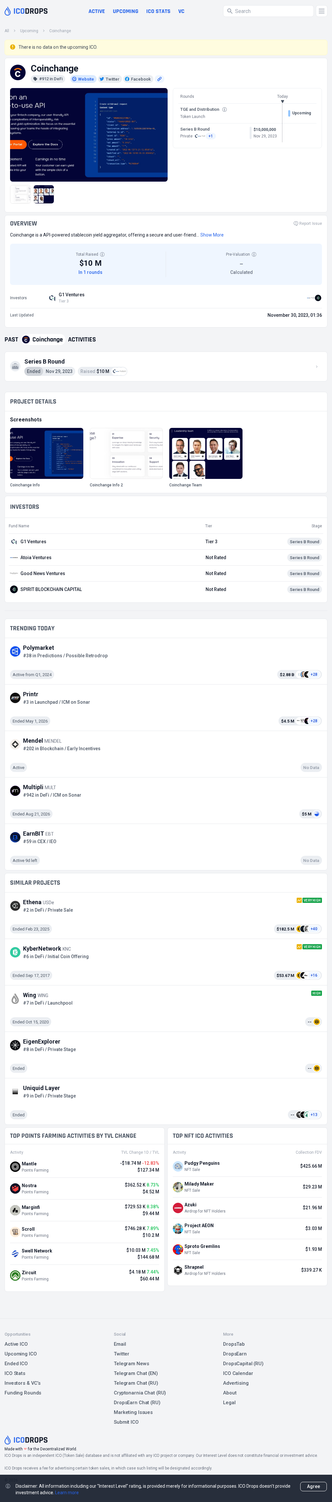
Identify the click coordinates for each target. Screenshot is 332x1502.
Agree (313, 1486)
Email (120, 1344)
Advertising (236, 1383)
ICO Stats (15, 1373)
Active (97, 11)
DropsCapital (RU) (243, 1364)
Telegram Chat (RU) (136, 1383)
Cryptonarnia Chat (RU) (140, 1393)
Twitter (121, 1354)
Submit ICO (126, 1422)
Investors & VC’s (23, 1383)
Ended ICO (16, 1364)
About (229, 1393)
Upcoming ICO (21, 1354)
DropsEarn (235, 1354)
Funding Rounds (23, 1393)
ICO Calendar (238, 1373)
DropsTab (234, 1344)
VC (181, 11)
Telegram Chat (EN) (136, 1373)
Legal (229, 1403)
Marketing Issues (133, 1412)
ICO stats (158, 11)
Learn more (67, 1492)
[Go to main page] (26, 11)
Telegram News (131, 1364)
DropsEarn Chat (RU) (137, 1403)
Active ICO (16, 1344)
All (7, 31)
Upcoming (125, 11)
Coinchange (60, 31)
